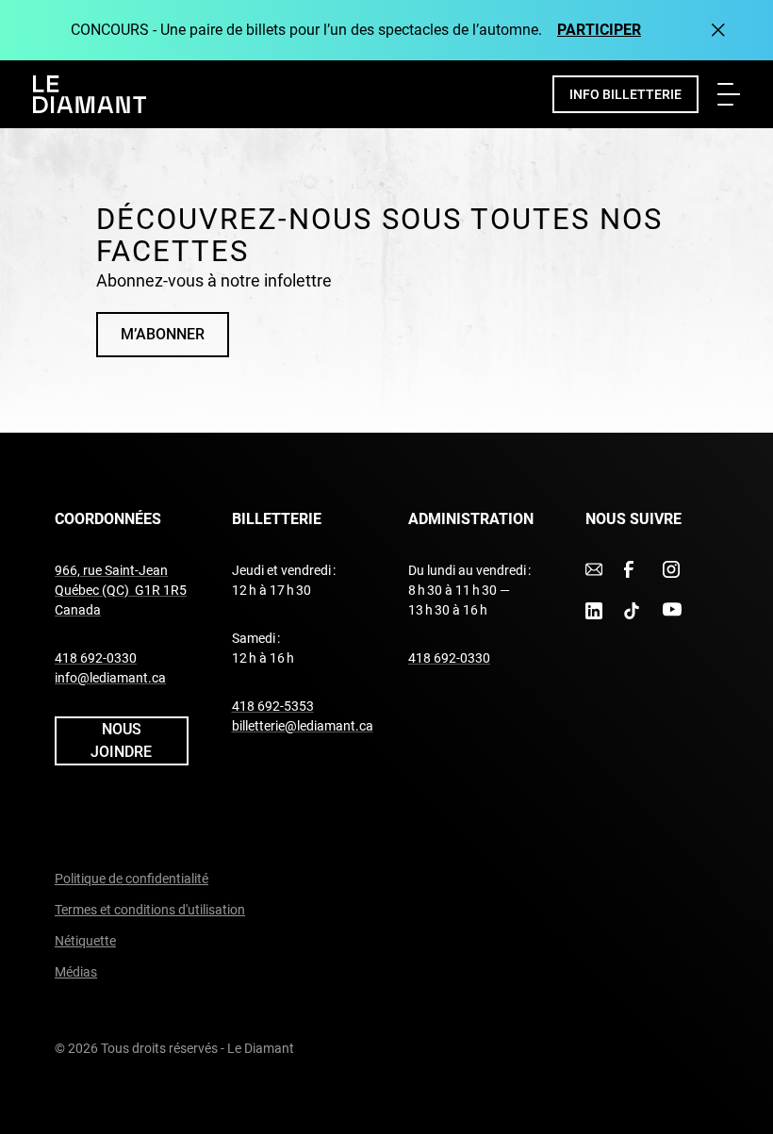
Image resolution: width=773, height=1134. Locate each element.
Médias (76, 971)
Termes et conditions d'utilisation (150, 909)
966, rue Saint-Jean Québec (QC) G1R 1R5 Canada (121, 590)
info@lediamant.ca (110, 677)
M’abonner (163, 334)
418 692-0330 (96, 658)
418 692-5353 (273, 706)
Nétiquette (85, 940)
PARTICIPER (599, 30)
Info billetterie (625, 94)
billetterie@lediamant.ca (302, 725)
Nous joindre (121, 740)
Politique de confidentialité (131, 878)
